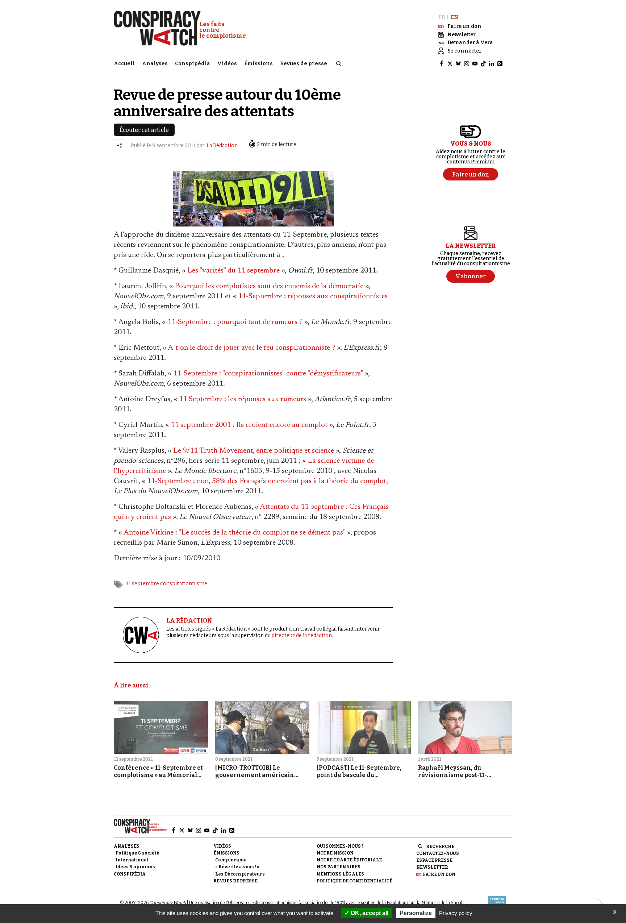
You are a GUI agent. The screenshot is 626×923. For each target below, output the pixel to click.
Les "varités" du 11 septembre (233, 270)
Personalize (416, 913)
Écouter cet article (144, 129)
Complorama (231, 859)
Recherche (440, 846)
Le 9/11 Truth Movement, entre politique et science (253, 450)
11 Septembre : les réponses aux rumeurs (242, 399)
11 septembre (142, 584)
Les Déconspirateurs (240, 874)
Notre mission (335, 853)
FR (441, 17)
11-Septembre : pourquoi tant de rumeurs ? (234, 322)
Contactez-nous (437, 853)
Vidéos (227, 64)
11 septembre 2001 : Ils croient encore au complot (249, 425)
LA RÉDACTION (189, 620)
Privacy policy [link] (455, 913)
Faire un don (439, 874)
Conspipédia (192, 64)
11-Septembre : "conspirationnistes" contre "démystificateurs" (268, 373)
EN (454, 17)
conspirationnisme (183, 584)
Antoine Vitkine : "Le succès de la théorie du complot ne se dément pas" (234, 532)
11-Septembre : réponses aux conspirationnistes (313, 296)
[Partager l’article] (119, 145)
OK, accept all (368, 913)
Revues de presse (303, 64)
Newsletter (432, 867)
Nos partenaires (338, 866)
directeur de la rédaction (302, 635)
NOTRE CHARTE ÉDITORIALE (349, 859)
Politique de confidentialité (354, 880)
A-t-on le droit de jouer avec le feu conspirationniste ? (251, 348)
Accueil (124, 64)
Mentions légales (340, 874)
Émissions (258, 64)
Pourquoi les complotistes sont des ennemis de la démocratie (269, 286)
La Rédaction (222, 145)
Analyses (155, 64)
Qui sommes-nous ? (340, 846)
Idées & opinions (135, 866)
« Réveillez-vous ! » (237, 866)
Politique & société (137, 853)
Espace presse (434, 860)
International (132, 859)
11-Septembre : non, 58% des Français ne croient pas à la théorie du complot (266, 481)
